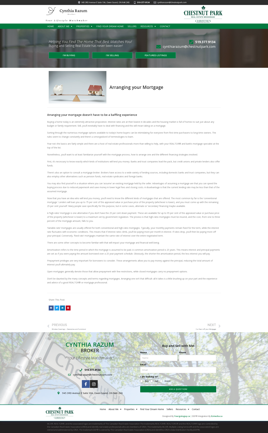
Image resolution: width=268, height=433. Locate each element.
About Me (63, 26)
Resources (147, 26)
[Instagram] (94, 384)
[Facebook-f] (86, 384)
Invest (168, 380)
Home (50, 26)
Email (143, 364)
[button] (51, 308)
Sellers (132, 26)
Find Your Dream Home (110, 26)
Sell (156, 380)
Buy (147, 380)
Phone (182, 352)
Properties (82, 26)
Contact (165, 26)
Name (143, 352)
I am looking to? (149, 376)
